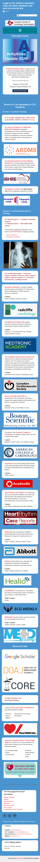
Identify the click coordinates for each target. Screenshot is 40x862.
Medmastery (9, 617)
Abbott (7, 532)
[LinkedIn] (10, 815)
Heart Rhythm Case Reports (14, 492)
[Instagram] (15, 815)
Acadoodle (8, 463)
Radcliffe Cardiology (12, 287)
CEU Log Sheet (11, 235)
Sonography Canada (12, 189)
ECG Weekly (9, 590)
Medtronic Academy (14, 322)
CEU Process (17, 231)
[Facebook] (5, 815)
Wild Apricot (20, 858)
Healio (7, 561)
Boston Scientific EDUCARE (15, 396)
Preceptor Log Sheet (13, 237)
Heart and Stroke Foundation (22, 707)
